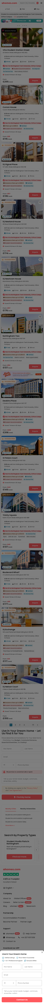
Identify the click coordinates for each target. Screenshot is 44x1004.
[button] (13, 983)
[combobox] (9, 983)
